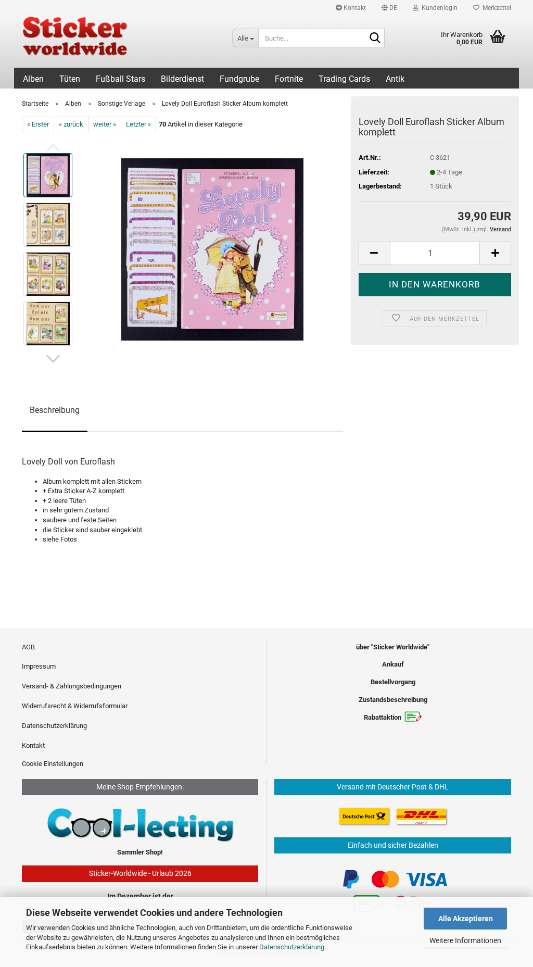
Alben (33, 79)
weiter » (104, 124)
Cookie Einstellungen (52, 764)
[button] (389, 8)
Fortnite (289, 79)
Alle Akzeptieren (465, 918)
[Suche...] (375, 38)
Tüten (69, 79)
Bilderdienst (182, 79)
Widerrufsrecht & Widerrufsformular (75, 706)
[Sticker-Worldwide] (119, 42)
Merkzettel (495, 7)
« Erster (38, 124)
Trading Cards (344, 79)
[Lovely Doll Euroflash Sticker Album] (212, 249)
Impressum (39, 666)
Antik (395, 79)
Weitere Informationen (465, 940)
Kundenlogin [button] (438, 7)
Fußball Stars (120, 79)
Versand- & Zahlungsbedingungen (71, 686)
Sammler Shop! (140, 852)
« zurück (71, 124)
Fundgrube (239, 79)
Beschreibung (55, 410)
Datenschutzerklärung (291, 947)
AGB (28, 647)
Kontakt (354, 7)
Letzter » (138, 124)
